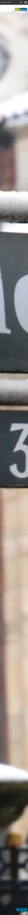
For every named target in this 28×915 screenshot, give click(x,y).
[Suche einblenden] (21, 2)
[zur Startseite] (21, 9)
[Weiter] (25, 909)
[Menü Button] (25, 2)
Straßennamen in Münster (6, 2)
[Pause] (21, 909)
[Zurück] (18, 909)
